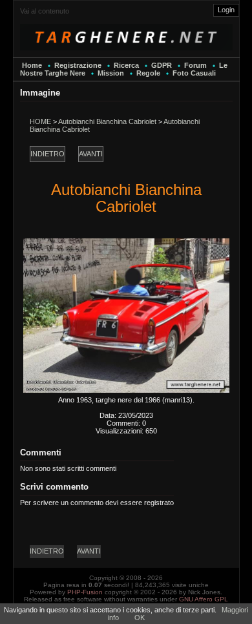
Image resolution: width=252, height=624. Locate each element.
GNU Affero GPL (203, 599)
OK (139, 617)
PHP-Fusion (85, 592)
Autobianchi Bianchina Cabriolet (107, 121)
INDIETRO (47, 154)
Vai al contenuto (44, 11)
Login (226, 10)
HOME (40, 121)
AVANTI (91, 154)
